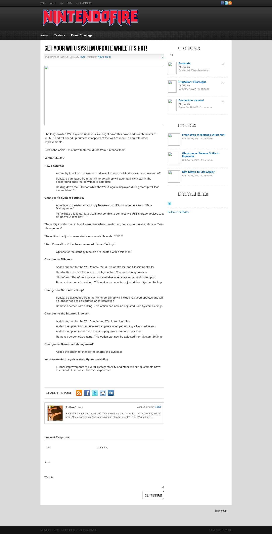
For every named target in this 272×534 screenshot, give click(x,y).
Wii (43, 3)
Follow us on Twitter (178, 212)
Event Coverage (82, 35)
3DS (69, 3)
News (44, 35)
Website (48, 477)
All (171, 55)
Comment (102, 447)
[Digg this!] (111, 395)
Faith (82, 57)
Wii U (53, 3)
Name (47, 447)
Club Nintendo (83, 3)
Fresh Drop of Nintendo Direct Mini (203, 134)
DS (61, 3)
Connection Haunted (191, 100)
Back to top (220, 510)
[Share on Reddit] (103, 395)
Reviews (59, 35)
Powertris (184, 63)
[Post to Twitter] (95, 395)
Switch (186, 67)
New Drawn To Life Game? (198, 171)
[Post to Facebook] (87, 395)
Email (47, 462)
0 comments (203, 70)
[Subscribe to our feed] (230, 3)
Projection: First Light (192, 81)
